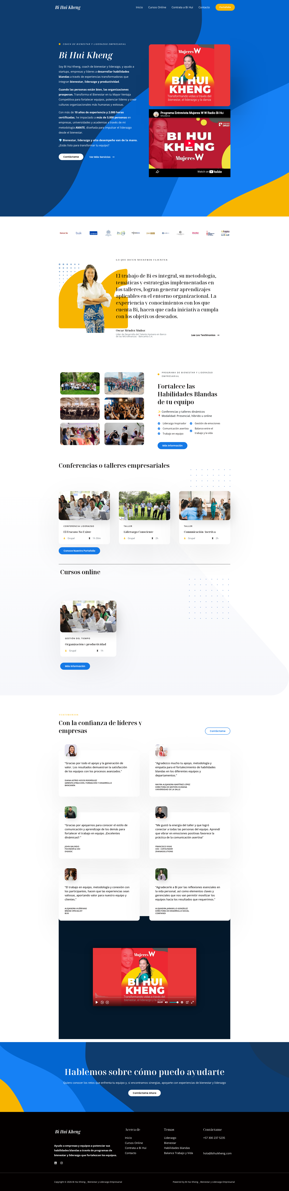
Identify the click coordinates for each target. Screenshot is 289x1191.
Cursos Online (157, 7)
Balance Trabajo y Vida (178, 1153)
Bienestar (170, 1143)
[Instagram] (61, 1163)
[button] (225, 7)
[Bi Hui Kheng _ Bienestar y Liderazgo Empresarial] (67, 7)
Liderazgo (170, 1138)
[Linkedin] (55, 1163)
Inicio (139, 7)
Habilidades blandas (177, 1148)
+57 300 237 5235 (214, 1145)
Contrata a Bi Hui (182, 7)
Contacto (204, 7)
